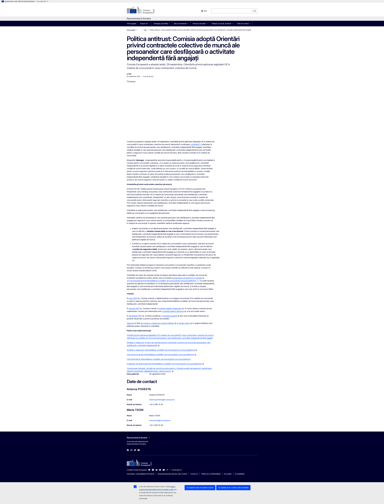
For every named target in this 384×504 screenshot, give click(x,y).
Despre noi (144, 24)
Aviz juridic (228, 474)
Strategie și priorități (161, 24)
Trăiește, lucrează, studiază (221, 24)
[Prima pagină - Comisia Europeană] (143, 10)
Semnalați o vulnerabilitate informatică (140, 474)
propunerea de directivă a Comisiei (187, 278)
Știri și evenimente (180, 24)
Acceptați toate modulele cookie (200, 488)
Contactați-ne (177, 470)
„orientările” (195, 144)
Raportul (130, 323)
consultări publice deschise (173, 311)
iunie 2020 (133, 298)
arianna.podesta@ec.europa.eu (162, 400)
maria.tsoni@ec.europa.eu (159, 420)
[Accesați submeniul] (150, 23)
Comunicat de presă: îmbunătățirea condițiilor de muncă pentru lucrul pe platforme (160, 355)
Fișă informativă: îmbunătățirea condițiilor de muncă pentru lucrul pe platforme (158, 359)
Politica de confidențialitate (211, 474)
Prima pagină (131, 24)
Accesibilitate (239, 474)
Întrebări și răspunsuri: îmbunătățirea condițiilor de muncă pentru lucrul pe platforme (161, 350)
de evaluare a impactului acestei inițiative (157, 323)
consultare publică (169, 316)
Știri (145, 30)
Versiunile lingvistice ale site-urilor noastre (172, 474)
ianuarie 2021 (134, 308)
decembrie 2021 (135, 316)
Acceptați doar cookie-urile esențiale (233, 488)
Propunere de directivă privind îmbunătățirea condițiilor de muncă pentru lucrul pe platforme (164, 364)
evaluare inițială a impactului (170, 308)
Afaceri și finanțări (199, 24)
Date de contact (243, 24)
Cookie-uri (194, 474)
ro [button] (205, 11)
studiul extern (184, 323)
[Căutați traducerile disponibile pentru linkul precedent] (203, 278)
